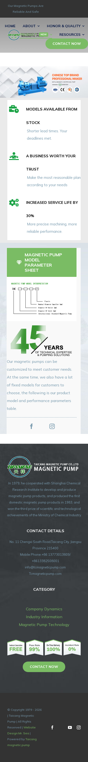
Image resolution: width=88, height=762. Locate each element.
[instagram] (52, 426)
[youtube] (70, 727)
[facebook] (31, 426)
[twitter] (41, 426)
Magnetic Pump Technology (44, 624)
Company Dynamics (44, 608)
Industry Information (44, 616)
